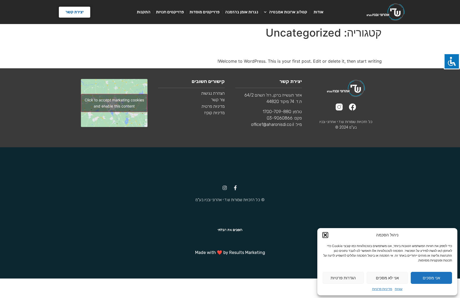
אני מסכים (431, 277)
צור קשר (218, 99)
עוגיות (398, 289)
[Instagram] (224, 188)
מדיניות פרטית (212, 106)
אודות (318, 12)
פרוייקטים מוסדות (205, 12)
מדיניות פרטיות (382, 289)
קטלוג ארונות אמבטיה (288, 12)
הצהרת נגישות (213, 93)
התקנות (143, 12)
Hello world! (358, 48)
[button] (325, 235)
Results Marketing (247, 252)
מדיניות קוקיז (214, 112)
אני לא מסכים (387, 277)
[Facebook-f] (235, 188)
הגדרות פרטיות (343, 277)
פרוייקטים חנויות (170, 12)
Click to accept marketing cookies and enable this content (114, 103)
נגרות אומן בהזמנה (241, 12)
